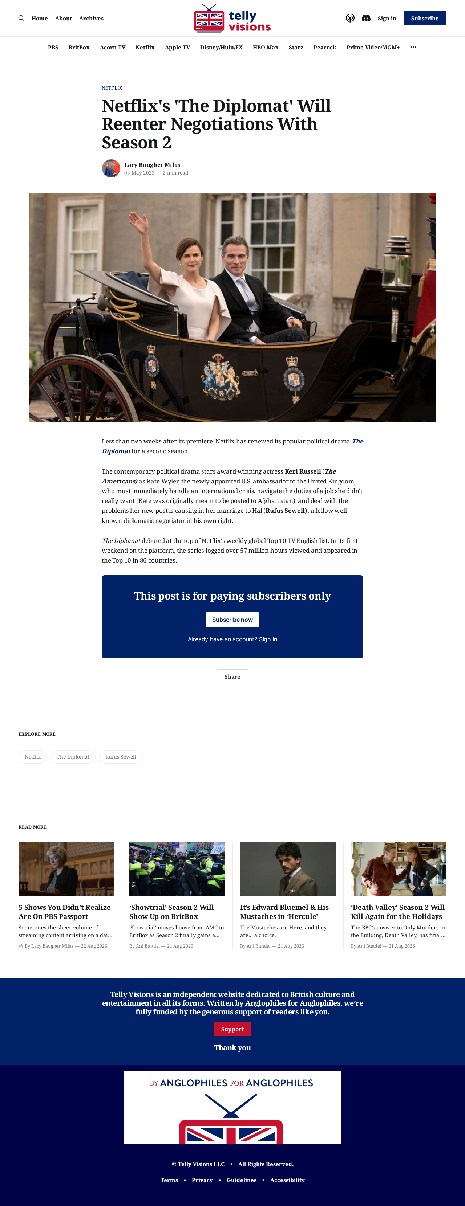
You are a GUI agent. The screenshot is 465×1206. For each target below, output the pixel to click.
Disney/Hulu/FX (221, 47)
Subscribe (424, 18)
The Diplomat (73, 756)
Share (233, 676)
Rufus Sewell (120, 756)
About (63, 18)
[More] (413, 47)
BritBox (79, 47)
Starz (296, 47)
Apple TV (177, 47)
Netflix (145, 47)
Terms (169, 1179)
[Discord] (366, 18)
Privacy (202, 1179)
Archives (91, 18)
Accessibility (287, 1179)
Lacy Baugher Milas (152, 165)
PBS (53, 47)
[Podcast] (350, 18)
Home (40, 18)
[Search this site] (21, 18)
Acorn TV (112, 47)
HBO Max (266, 47)
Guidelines (241, 1179)
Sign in (387, 18)
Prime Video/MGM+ (373, 47)
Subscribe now (232, 619)
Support (232, 1029)
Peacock (325, 47)
